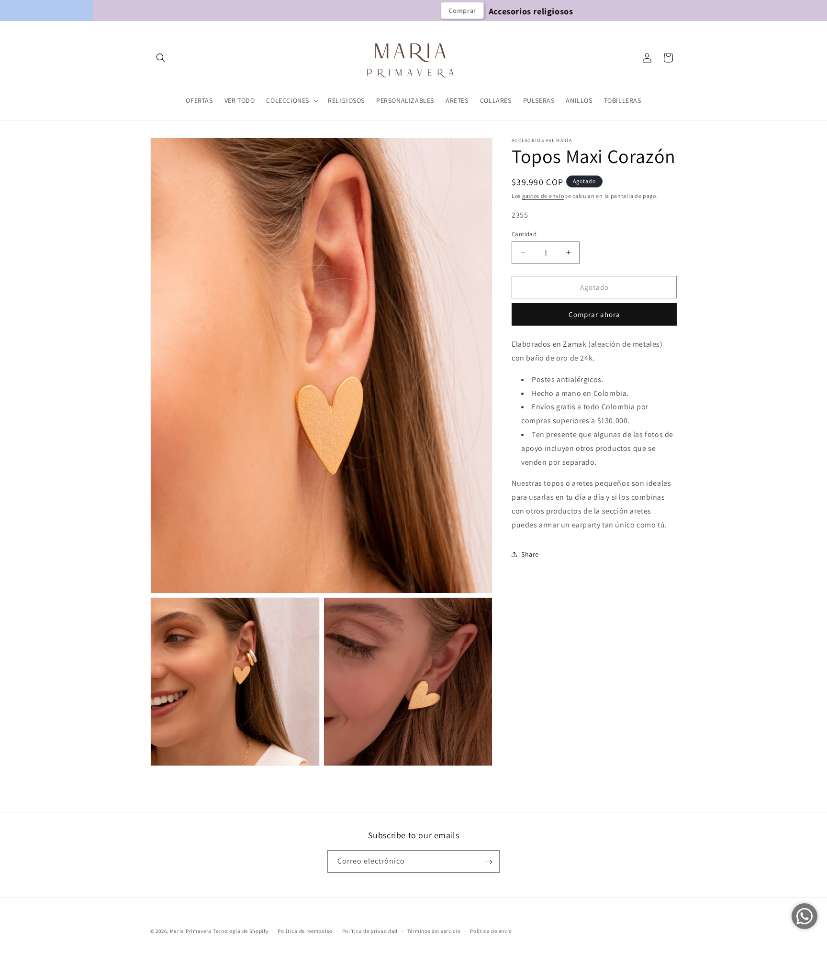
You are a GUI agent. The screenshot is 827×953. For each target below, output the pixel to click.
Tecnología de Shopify (240, 931)
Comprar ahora (594, 314)
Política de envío (491, 930)
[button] (160, 57)
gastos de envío (543, 195)
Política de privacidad (370, 930)
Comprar (379, 10)
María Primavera (191, 931)
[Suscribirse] (488, 862)
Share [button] (530, 554)
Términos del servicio (434, 930)
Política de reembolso (305, 930)
